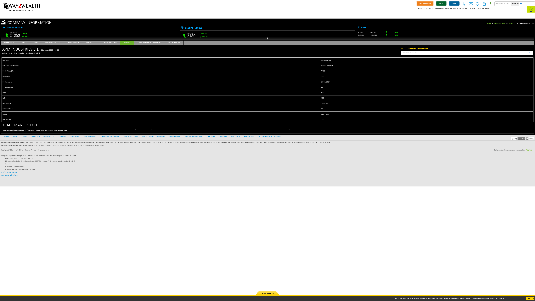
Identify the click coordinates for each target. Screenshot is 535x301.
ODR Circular (235, 137)
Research (439, 9)
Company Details (52, 43)
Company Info (499, 23)
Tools (472, 9)
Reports (512, 23)
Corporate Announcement (149, 43)
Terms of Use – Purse (130, 137)
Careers (24, 137)
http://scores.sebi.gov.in (9, 172)
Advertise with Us (48, 137)
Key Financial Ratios (108, 43)
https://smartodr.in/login (9, 175)
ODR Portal (223, 137)
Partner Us (34, 137)
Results (89, 43)
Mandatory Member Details (193, 137)
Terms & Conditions (90, 137)
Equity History (174, 43)
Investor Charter (174, 137)
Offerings (464, 9)
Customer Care (483, 9)
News (36, 43)
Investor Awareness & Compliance (153, 137)
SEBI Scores (211, 137)
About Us (6, 137)
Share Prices (9, 43)
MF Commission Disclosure (110, 137)
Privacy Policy (74, 137)
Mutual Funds (451, 9)
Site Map (277, 137)
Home (489, 23)
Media (15, 137)
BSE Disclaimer (249, 137)
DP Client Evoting (264, 137)
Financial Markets (425, 9)
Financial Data (73, 43)
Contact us (62, 137)
